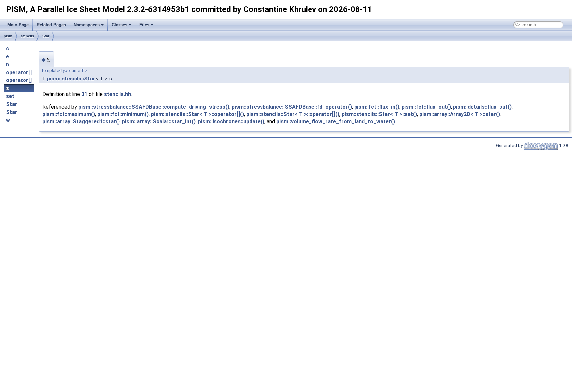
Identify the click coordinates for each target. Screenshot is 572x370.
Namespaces (87, 24)
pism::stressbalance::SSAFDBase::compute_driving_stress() (153, 107)
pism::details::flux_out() (482, 107)
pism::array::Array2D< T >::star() (459, 114)
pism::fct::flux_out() (426, 107)
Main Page (18, 24)
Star (45, 36)
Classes (119, 24)
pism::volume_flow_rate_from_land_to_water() (335, 121)
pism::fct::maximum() (68, 114)
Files (144, 24)
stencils (27, 36)
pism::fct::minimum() (123, 114)
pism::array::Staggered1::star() (81, 121)
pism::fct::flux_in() (376, 107)
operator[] (19, 72)
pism (8, 36)
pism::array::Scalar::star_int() (159, 121)
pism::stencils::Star (71, 79)
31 (84, 94)
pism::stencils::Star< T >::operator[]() (197, 114)
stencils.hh (117, 94)
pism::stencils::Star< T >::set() (379, 114)
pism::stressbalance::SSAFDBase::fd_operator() (292, 107)
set (10, 96)
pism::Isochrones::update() (231, 121)
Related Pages (51, 24)
